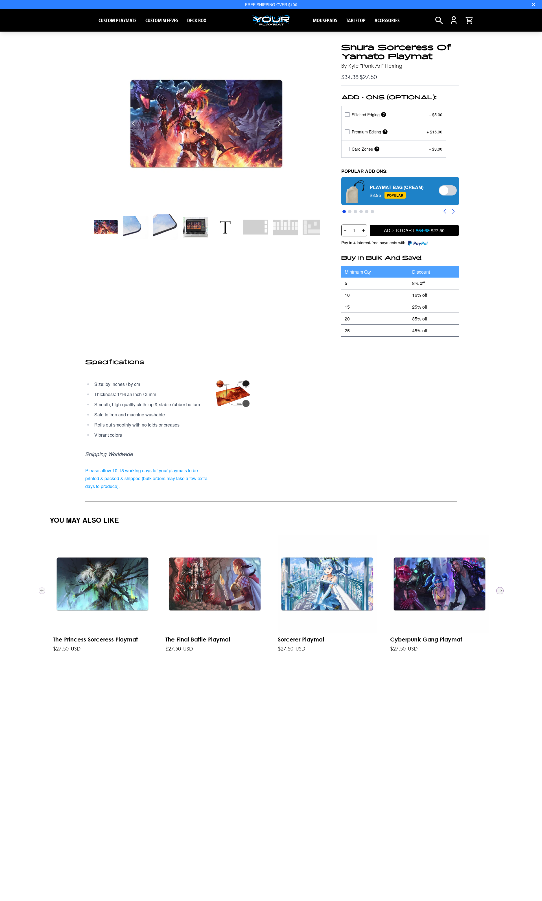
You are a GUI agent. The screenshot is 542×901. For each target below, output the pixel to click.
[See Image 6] (285, 227)
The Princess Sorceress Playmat (95, 639)
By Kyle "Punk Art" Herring (371, 66)
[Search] (439, 20)
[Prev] (41, 590)
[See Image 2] (165, 227)
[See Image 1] (135, 227)
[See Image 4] (225, 227)
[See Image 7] (315, 227)
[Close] (533, 4)
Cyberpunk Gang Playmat (426, 639)
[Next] (279, 123)
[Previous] (133, 123)
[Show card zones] (377, 149)
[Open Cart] (469, 20)
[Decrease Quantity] (345, 230)
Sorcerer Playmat (301, 639)
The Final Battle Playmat (197, 639)
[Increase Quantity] (363, 230)
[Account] (454, 20)
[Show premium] (385, 132)
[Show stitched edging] (383, 114)
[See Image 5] (255, 227)
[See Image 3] (195, 227)
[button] (400, 191)
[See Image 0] (106, 227)
